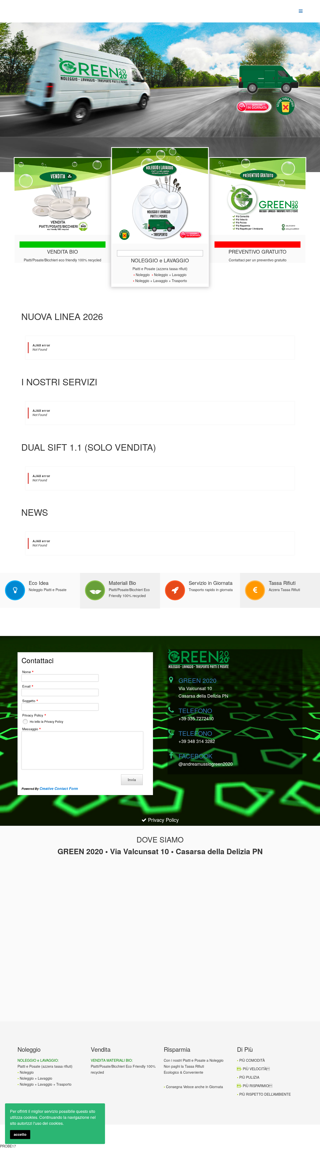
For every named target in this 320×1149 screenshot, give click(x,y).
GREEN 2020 (197, 680)
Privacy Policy (162, 819)
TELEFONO (195, 710)
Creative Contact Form (59, 788)
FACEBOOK (195, 755)
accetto (20, 1134)
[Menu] (299, 11)
